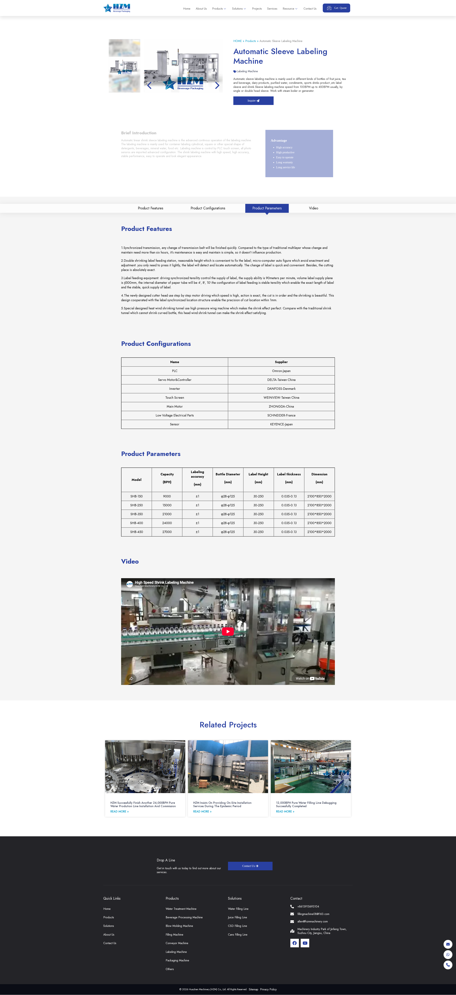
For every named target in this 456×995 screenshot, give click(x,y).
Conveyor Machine (177, 943)
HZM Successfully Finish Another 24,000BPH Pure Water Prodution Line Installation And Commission (143, 804)
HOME (237, 41)
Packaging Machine (177, 960)
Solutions (237, 9)
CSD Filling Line (237, 926)
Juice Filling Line (237, 917)
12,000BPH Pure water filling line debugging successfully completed (306, 804)
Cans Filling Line (237, 935)
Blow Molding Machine (179, 926)
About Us (201, 9)
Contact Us (310, 9)
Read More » (119, 811)
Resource (288, 9)
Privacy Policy (268, 989)
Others (170, 969)
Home (186, 9)
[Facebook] (294, 943)
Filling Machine (174, 935)
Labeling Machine (247, 71)
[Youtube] (305, 943)
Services (272, 9)
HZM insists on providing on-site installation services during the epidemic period (222, 804)
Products (217, 9)
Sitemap (253, 989)
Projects (257, 9)
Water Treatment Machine (181, 909)
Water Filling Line (238, 909)
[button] (217, 85)
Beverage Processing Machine (184, 917)
